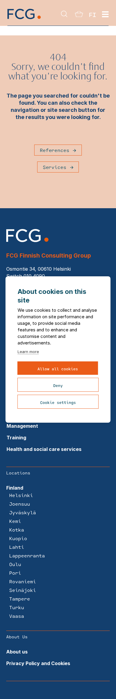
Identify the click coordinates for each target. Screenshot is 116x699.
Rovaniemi (22, 581)
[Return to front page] (24, 19)
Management (22, 426)
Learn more (28, 351)
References (54, 150)
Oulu (15, 564)
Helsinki (21, 495)
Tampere (19, 598)
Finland (14, 488)
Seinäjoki (22, 590)
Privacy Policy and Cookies (38, 663)
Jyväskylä (22, 512)
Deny (58, 385)
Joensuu (19, 503)
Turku (16, 607)
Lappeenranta (27, 555)
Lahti (16, 547)
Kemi (15, 521)
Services (54, 167)
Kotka (16, 529)
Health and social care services (44, 449)
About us (17, 652)
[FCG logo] (27, 240)
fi (92, 14)
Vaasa (16, 616)
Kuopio (18, 538)
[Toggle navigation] (105, 14)
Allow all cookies (57, 369)
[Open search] (64, 14)
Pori (15, 572)
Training (16, 438)
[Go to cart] (79, 15)
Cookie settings (58, 402)
